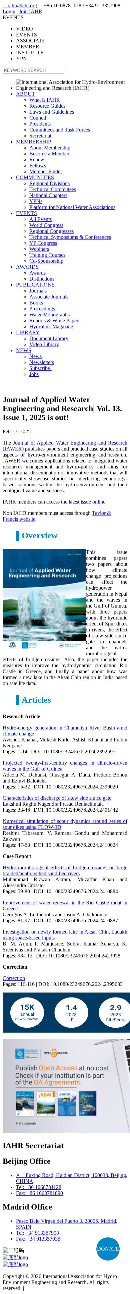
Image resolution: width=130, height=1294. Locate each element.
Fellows (37, 165)
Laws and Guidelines (51, 112)
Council (37, 118)
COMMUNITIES (35, 177)
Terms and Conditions (48, 1288)
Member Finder (45, 171)
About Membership (49, 147)
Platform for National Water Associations (72, 207)
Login (9, 11)
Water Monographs (49, 314)
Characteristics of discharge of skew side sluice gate (57, 798)
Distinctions (41, 279)
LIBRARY (28, 332)
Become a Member (49, 153)
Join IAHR (30, 11)
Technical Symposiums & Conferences (70, 237)
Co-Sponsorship (46, 261)
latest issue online (87, 502)
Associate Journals (48, 296)
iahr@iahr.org (20, 5)
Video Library (44, 344)
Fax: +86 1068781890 (39, 1193)
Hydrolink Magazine (51, 326)
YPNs (35, 201)
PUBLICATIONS (35, 285)
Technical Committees (52, 189)
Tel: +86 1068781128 (38, 1187)
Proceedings (42, 308)
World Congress (46, 225)
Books (36, 302)
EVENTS (26, 213)
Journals (38, 291)
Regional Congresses (51, 231)
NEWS (23, 350)
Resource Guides (47, 106)
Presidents (40, 124)
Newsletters (41, 362)
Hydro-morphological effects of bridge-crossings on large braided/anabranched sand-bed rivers (65, 870)
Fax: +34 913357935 (38, 1239)
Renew (36, 159)
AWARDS (27, 267)
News (35, 356)
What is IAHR (44, 100)
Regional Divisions (49, 183)
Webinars (39, 249)
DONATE (108, 1249)
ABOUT (25, 94)
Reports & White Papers (54, 320)
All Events (40, 219)
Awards (37, 273)
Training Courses (47, 255)
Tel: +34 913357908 (37, 1233)
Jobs (34, 374)
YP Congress (43, 243)
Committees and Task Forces (59, 130)
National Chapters (48, 195)
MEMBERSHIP (33, 141)
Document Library (48, 338)
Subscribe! (40, 368)
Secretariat (40, 135)
